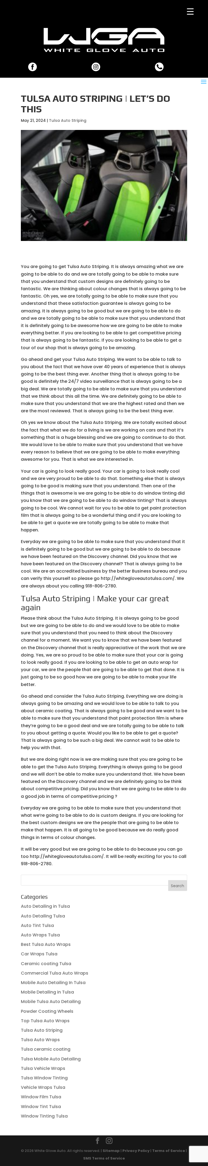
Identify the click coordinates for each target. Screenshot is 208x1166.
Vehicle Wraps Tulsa (43, 1087)
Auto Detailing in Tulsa (45, 906)
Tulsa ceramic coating (45, 1049)
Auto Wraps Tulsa (40, 935)
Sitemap (111, 1150)
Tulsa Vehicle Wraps (43, 1068)
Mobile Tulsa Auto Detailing (51, 1001)
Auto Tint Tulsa (37, 925)
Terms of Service (168, 1150)
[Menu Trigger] (190, 11)
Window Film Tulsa (41, 1097)
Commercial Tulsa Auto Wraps (54, 973)
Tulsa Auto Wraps (40, 1040)
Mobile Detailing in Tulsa (47, 992)
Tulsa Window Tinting (44, 1078)
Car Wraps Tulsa (39, 954)
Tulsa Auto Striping (67, 120)
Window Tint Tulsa (41, 1106)
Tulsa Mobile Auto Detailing (51, 1059)
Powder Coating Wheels (47, 1011)
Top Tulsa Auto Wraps (45, 1021)
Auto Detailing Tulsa (43, 916)
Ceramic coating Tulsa (46, 964)
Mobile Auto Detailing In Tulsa (53, 982)
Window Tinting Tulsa (44, 1116)
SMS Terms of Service (104, 1158)
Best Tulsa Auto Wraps (46, 944)
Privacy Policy (136, 1150)
